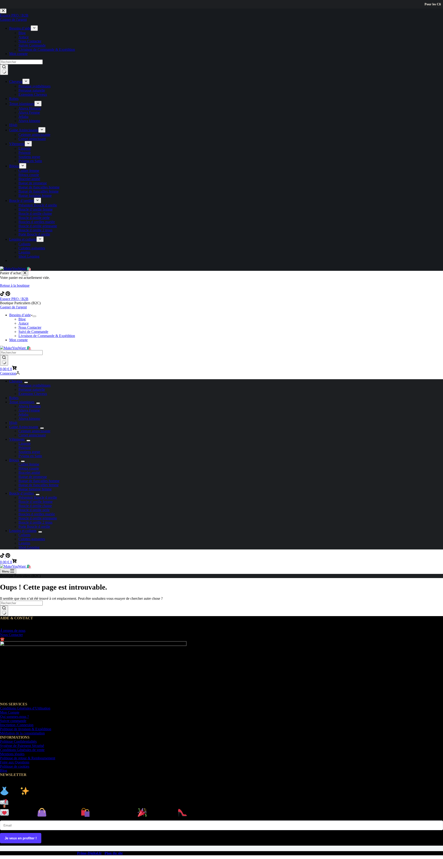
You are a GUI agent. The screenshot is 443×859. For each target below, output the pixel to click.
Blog (22, 319)
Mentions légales (12, 754)
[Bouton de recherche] (4, 360)
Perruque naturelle (31, 389)
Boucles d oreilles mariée (36, 514)
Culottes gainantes (31, 539)
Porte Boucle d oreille (34, 526)
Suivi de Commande (33, 332)
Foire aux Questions (14, 762)
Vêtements (17, 439)
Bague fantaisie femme (35, 489)
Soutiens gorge (29, 452)
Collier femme (28, 464)
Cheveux (15, 381)
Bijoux (14, 460)
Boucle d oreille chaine (35, 506)
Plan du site (114, 853)
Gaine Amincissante (23, 427)
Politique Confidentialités (18, 741)
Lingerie (24, 443)
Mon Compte (9, 712)
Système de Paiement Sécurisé (22, 746)
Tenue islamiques (21, 402)
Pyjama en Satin (30, 456)
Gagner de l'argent (13, 307)
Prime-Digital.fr (89, 853)
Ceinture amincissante (34, 431)
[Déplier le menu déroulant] (34, 316)
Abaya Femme (29, 410)
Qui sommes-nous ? (14, 717)
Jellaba (23, 414)
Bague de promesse (32, 477)
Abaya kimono (29, 419)
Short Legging (28, 547)
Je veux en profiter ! (21, 838)
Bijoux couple (28, 468)
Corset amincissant (32, 435)
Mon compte (18, 340)
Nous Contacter (29, 327)
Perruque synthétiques (34, 385)
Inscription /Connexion (16, 725)
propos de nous (12, 630)
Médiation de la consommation (22, 733)
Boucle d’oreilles (21, 493)
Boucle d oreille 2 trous (35, 522)
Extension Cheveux (32, 394)
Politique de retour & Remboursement (27, 758)
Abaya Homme (29, 406)
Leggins (24, 543)
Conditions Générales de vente (22, 750)
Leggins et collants (22, 531)
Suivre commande (13, 721)
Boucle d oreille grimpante (37, 518)
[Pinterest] (8, 295)
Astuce (23, 323)
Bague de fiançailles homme (39, 481)
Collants (24, 535)
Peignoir (24, 448)
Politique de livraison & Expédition (25, 729)
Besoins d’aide (20, 315)
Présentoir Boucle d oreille (37, 497)
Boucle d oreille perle (34, 510)
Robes (13, 398)
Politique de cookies (14, 766)
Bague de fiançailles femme (38, 485)
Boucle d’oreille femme (35, 502)
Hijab (13, 423)
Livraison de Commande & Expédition (46, 336)
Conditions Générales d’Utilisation (25, 708)
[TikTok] (3, 295)
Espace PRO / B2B (14, 299)
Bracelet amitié (29, 472)
